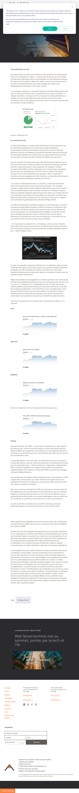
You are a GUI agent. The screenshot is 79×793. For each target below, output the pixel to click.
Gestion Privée (10, 702)
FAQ (6, 712)
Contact (8, 709)
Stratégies (8, 698)
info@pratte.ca (28, 700)
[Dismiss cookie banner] (72, 7)
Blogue (7, 705)
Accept (50, 28)
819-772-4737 (55, 696)
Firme (7, 691)
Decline (65, 28)
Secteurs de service (9, 717)
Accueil (7, 688)
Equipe (7, 695)
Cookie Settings (8, 791)
